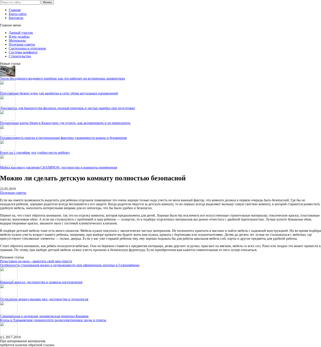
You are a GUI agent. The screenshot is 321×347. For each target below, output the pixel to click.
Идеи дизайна (19, 36)
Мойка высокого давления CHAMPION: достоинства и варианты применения (58, 167)
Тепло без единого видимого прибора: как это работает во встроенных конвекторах (62, 78)
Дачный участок (21, 32)
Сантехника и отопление (27, 48)
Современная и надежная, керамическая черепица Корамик (44, 316)
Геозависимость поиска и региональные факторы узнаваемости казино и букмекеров (63, 138)
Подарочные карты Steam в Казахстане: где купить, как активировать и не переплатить (65, 123)
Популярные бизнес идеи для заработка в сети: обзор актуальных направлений (59, 93)
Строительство (20, 56)
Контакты (16, 18)
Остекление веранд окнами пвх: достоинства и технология (44, 299)
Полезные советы (22, 44)
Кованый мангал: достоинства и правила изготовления (41, 282)
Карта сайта (17, 14)
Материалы (17, 40)
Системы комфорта (23, 52)
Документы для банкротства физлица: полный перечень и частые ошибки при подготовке (67, 108)
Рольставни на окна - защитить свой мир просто (36, 261)
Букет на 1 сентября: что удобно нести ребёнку (35, 152)
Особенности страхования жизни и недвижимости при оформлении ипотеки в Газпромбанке (70, 265)
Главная (15, 10)
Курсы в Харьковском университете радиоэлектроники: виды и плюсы (53, 320)
